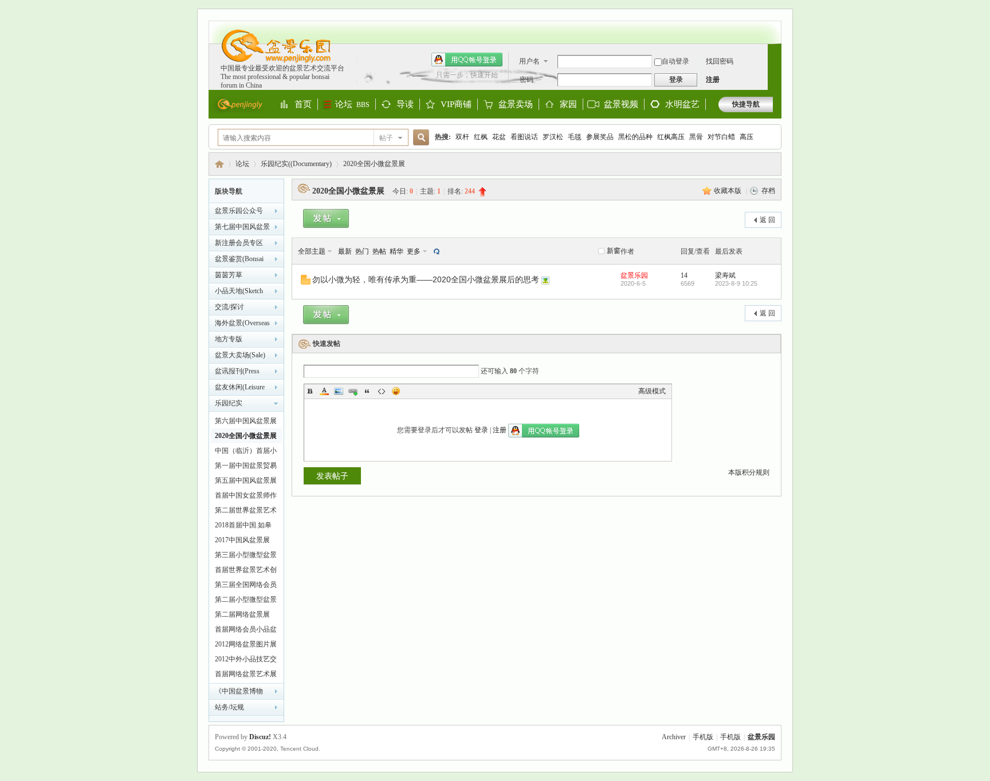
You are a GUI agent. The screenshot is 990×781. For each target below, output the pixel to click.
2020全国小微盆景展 (374, 164)
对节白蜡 (721, 137)
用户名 (529, 61)
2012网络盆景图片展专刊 (246, 646)
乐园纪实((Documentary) (296, 164)
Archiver (674, 737)
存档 (768, 191)
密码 (526, 80)
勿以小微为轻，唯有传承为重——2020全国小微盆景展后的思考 (425, 279)
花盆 (499, 137)
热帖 (379, 251)
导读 (405, 105)
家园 (568, 105)
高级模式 (652, 391)
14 (684, 275)
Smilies (396, 391)
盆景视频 (621, 104)
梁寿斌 (725, 275)
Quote (367, 391)
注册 (713, 80)
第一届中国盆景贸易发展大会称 (246, 467)
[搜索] (419, 137)
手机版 (703, 737)
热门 (362, 251)
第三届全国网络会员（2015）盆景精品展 (246, 586)
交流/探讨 (229, 307)
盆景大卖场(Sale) (240, 355)
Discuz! (260, 737)
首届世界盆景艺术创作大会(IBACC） (246, 571)
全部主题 (311, 251)
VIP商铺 (456, 105)
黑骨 (696, 137)
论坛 (352, 104)
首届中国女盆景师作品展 (246, 497)
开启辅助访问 (770, 26)
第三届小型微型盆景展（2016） (246, 556)
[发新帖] (326, 220)
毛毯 (575, 137)
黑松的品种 (635, 137)
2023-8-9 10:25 (736, 283)
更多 (414, 251)
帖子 (386, 138)
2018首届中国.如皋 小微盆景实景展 (243, 526)
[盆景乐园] (270, 62)
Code (381, 391)
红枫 (481, 137)
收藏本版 (728, 191)
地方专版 (228, 339)
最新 (345, 251)
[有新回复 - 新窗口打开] (306, 282)
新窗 (613, 251)
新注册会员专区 (239, 243)
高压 (746, 137)
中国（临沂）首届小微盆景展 (246, 452)
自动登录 (675, 61)
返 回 (767, 220)
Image (338, 391)
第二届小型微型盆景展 (246, 601)
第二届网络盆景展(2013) (242, 616)
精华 (396, 251)
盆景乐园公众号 (239, 211)
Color (324, 391)
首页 (303, 105)
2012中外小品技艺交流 (246, 660)
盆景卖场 (515, 105)
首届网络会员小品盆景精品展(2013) (246, 631)
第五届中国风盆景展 (246, 480)
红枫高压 (671, 137)
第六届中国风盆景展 (246, 421)
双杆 (462, 137)
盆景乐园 (219, 164)
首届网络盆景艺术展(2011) (246, 675)
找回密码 (719, 61)
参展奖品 (600, 137)
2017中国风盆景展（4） (242, 541)
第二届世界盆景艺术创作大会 (246, 512)
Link (353, 391)
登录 (481, 430)
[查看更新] (435, 251)
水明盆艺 (682, 104)
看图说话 (524, 137)
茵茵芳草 (228, 275)
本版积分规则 (748, 472)
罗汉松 (553, 137)
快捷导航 (746, 104)
